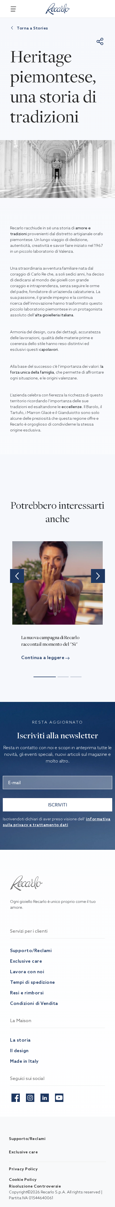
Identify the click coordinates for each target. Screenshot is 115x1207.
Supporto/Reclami (31, 950)
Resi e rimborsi (27, 992)
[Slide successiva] (98, 576)
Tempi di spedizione (32, 982)
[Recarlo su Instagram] (30, 1096)
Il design (19, 1050)
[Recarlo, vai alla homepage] (57, 8)
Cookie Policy (23, 1179)
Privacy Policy (23, 1168)
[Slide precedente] (17, 576)
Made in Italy (24, 1061)
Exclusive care (26, 961)
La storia (20, 1040)
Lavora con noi (27, 971)
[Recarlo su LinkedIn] (44, 1096)
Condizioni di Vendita (34, 1003)
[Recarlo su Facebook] (15, 1096)
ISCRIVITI (57, 805)
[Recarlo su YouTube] (59, 1096)
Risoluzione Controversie (35, 1186)
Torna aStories (32, 28)
